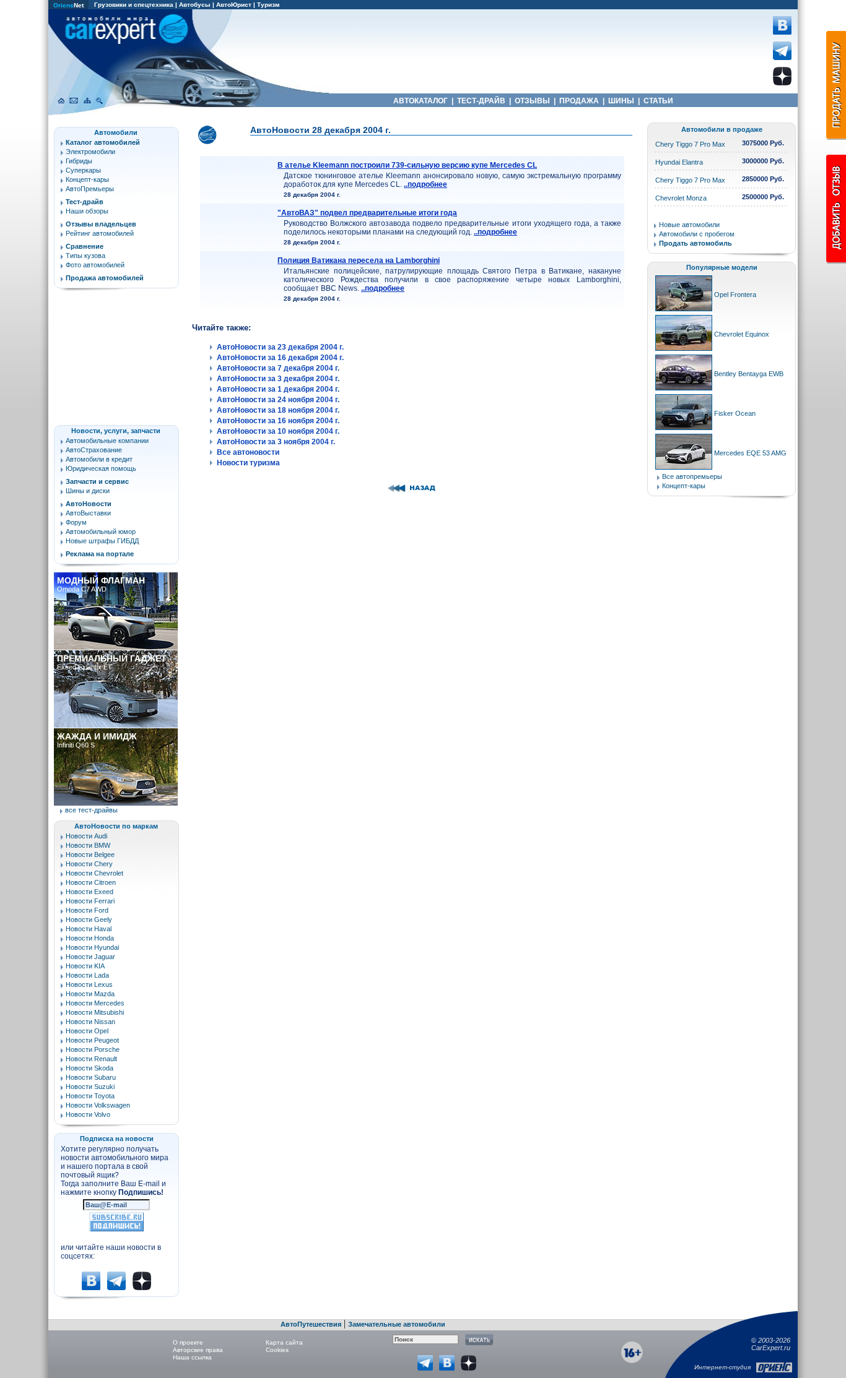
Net (68, 5)
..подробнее (425, 184)
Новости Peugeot (92, 1040)
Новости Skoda (89, 1068)
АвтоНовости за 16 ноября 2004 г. (278, 420)
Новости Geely (89, 919)
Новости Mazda (90, 993)
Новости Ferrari (90, 901)
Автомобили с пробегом (697, 234)
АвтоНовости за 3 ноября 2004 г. (276, 441)
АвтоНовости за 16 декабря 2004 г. (280, 357)
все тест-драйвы (91, 810)
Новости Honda (90, 938)
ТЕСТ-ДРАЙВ (481, 101)
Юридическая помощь (101, 468)
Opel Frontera (735, 294)
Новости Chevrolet (94, 873)
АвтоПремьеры (90, 188)
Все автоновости (248, 452)
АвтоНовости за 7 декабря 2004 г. (278, 368)
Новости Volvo (88, 1114)
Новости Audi (86, 836)
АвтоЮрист (233, 4)
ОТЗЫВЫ (532, 101)
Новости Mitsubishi (95, 1012)
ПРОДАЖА (579, 101)
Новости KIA (85, 966)
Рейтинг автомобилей (100, 233)
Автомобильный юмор (101, 531)
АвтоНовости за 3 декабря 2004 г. (278, 378)
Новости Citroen (91, 882)
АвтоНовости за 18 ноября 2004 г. (278, 410)
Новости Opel (87, 1031)
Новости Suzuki (90, 1086)
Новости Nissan (90, 1021)
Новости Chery (89, 864)
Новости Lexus (89, 984)
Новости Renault (91, 1058)
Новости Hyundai (92, 947)
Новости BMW (88, 845)
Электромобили (90, 151)
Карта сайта (284, 1342)
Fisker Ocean (735, 413)
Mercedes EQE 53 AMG (750, 453)
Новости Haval (88, 928)
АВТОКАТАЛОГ (420, 101)
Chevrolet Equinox (741, 334)
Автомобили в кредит (99, 459)
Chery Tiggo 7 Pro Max (690, 144)
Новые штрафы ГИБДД (102, 541)
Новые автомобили (689, 224)
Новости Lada (87, 975)
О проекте (188, 1342)
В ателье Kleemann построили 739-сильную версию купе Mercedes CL (407, 165)
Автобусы (195, 4)
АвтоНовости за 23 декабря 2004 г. (280, 347)
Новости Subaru (91, 1077)
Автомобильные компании (107, 440)
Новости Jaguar (90, 956)
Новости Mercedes (95, 1003)
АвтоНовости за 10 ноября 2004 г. (278, 431)
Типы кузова (85, 255)
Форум (76, 522)
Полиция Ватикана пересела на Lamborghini (358, 260)
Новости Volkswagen (98, 1105)
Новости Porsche (93, 1049)
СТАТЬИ (658, 101)
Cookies (277, 1349)
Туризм (268, 4)
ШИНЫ (621, 101)
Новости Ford (87, 910)
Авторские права (198, 1349)
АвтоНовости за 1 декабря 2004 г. (278, 389)
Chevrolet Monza (681, 198)
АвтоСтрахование (94, 450)
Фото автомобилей (95, 265)
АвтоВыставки (88, 513)
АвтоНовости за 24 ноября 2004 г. (278, 399)
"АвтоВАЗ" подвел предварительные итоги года (367, 213)
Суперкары (83, 170)
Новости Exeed (89, 891)
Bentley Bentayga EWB (748, 373)
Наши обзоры (87, 211)
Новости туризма (248, 463)
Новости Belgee (90, 854)
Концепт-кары (87, 179)
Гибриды (79, 161)
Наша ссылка (192, 1357)
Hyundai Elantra (679, 162)
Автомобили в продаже (721, 129)
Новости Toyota (90, 1096)
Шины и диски (88, 490)
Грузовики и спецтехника (133, 4)
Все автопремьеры (692, 476)
